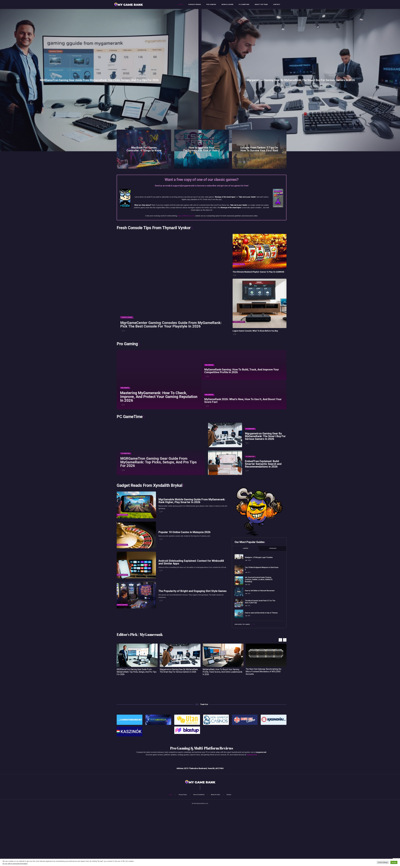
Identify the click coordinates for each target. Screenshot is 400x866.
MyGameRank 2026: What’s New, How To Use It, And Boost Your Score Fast (243, 400)
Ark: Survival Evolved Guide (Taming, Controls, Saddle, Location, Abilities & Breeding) (258, 579)
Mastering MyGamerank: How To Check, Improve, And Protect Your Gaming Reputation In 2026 (158, 396)
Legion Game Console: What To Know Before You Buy (255, 331)
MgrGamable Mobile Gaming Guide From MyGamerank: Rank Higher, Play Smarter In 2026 (191, 500)
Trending (272, 548)
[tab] (245, 548)
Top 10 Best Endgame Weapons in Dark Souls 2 (261, 568)
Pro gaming (125, 387)
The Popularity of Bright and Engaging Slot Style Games (192, 591)
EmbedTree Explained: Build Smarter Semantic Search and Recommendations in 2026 (263, 464)
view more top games (242, 624)
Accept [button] (394, 862)
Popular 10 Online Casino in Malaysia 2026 (184, 532)
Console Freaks (127, 317)
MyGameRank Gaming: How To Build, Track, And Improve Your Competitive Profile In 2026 (241, 371)
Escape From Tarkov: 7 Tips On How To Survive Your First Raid (259, 149)
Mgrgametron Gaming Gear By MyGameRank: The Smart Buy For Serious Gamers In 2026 (301, 80)
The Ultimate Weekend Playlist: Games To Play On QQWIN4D (258, 272)
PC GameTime (126, 453)
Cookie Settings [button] (383, 862)
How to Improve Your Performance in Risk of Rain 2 (201, 149)
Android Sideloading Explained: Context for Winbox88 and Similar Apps (191, 562)
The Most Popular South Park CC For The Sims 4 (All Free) (260, 602)
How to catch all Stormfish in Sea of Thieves (261, 613)
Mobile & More (122, 514)
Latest (245, 548)
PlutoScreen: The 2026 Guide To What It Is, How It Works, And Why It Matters (223, 670)
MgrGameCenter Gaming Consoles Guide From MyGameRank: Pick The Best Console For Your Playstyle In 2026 (171, 324)
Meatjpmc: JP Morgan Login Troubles (259, 557)
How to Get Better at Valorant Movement (259, 591)
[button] (284, 640)
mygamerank (252, 755)
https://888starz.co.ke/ (186, 216)
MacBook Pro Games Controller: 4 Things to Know (144, 149)
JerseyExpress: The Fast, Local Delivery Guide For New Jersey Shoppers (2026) (136, 670)
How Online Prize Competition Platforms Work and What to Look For (266, 670)
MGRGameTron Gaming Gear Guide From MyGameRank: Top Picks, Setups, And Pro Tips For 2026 (99, 80)
